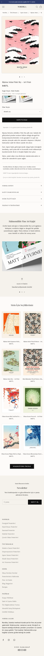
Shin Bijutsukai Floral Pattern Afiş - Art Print (33, 379)
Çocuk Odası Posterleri (10, 537)
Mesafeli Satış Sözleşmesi (11, 608)
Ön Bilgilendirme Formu (11, 605)
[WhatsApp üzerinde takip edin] (14, 640)
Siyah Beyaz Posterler (9, 527)
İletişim (4, 587)
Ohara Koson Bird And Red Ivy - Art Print (11, 416)
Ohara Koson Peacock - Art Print (32, 416)
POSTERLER (5, 519)
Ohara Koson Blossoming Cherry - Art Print (33, 454)
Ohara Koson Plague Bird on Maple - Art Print (11, 454)
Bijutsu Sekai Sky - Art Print (11, 379)
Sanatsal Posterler (8, 530)
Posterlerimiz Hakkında (10, 576)
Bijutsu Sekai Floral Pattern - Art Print (32, 342)
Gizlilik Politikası (8, 612)
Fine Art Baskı (7, 580)
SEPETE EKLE (22, 120)
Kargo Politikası (7, 598)
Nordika (5, 12)
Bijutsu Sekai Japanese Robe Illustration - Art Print (11, 342)
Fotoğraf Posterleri (8, 523)
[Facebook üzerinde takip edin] (3, 640)
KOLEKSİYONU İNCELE (22, 466)
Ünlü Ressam (13, 12)
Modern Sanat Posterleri (10, 548)
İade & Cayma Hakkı (9, 601)
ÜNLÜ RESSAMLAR (7, 544)
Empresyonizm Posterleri (11, 552)
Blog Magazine (7, 584)
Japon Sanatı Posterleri (10, 555)
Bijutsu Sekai (34, 12)
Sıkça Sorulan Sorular (9, 573)
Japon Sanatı (24, 12)
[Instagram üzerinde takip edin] (9, 640)
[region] (22, 283)
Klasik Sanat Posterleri (10, 559)
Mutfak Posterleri (8, 534)
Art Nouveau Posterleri (10, 562)
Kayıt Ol (35, 502)
